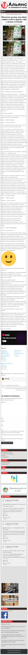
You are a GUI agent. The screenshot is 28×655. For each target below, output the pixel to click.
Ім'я (2, 418)
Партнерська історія (5, 624)
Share (5, 518)
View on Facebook (6, 517)
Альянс (8, 14)
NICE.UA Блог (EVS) (7, 452)
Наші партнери (5, 464)
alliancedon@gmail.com (6, 610)
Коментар (3, 402)
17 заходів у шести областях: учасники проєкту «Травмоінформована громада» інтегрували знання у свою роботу (13, 636)
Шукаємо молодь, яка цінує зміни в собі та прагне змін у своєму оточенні (14, 19)
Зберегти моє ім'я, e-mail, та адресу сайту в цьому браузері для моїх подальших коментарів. (12, 432)
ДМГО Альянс (10, 373)
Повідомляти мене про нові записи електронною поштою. (12, 439)
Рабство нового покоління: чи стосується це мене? (19, 352)
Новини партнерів (18, 14)
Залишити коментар (18, 24)
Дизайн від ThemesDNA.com (14, 652)
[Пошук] (26, 11)
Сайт (2, 425)
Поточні (4, 455)
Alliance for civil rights (12, 500)
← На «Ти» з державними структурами (9, 385)
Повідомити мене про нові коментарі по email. (12, 434)
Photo (6, 515)
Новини (12, 14)
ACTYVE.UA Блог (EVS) (7, 453)
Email (3, 421)
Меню (4, 11)
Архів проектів (5, 457)
